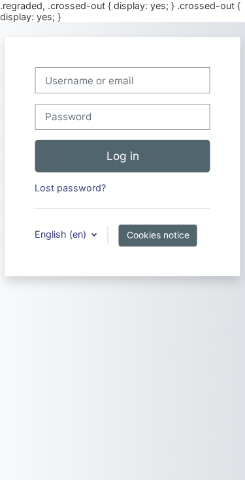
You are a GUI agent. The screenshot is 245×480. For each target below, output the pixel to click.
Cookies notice (158, 235)
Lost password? (70, 187)
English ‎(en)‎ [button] (62, 234)
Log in (122, 156)
